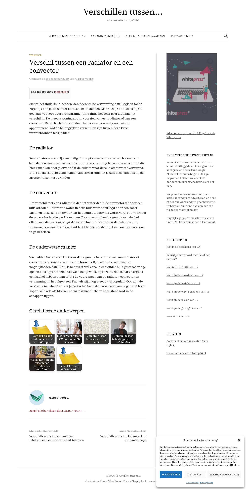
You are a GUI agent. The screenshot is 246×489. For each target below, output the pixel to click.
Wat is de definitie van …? (182, 267)
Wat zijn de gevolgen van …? (184, 308)
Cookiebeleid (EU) (105, 36)
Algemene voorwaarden (145, 36)
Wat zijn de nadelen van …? (183, 283)
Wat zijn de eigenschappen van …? (188, 291)
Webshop (35, 55)
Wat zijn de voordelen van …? (185, 275)
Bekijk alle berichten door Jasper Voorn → (57, 411)
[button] (239, 440)
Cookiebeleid (192, 482)
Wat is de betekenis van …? (183, 246)
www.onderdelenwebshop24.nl (186, 353)
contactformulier (186, 209)
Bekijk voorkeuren (224, 474)
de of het (204, 255)
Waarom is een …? (178, 316)
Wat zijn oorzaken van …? (182, 299)
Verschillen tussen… (123, 12)
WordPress (114, 481)
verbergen (61, 91)
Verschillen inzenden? (66, 36)
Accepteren (170, 474)
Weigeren (194, 474)
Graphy (136, 481)
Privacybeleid (206, 482)
